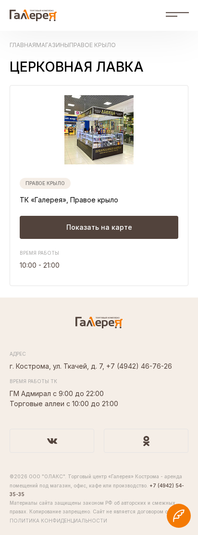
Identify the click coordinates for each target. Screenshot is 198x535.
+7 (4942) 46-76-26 (139, 366)
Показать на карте (99, 227)
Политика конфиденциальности (58, 520)
